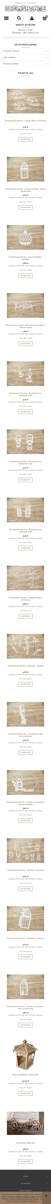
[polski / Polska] (26, 30)
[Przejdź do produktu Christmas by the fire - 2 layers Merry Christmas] (25, 101)
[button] (6, 18)
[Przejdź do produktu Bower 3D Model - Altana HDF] (25, 1055)
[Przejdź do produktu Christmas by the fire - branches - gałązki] (25, 646)
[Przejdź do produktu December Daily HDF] (25, 1123)
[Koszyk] (44, 18)
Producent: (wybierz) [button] (11, 51)
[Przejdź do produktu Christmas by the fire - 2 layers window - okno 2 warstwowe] (25, 169)
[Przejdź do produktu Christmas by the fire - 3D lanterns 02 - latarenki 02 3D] (25, 442)
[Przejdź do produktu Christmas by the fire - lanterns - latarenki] (25, 850)
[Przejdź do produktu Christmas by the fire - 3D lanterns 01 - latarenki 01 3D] (25, 373)
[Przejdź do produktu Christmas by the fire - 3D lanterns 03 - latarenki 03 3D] (25, 510)
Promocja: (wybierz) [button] (11, 64)
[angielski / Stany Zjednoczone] (25, 32)
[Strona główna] (25, 8)
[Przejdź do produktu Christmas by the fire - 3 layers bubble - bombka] (25, 237)
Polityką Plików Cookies (25, 1197)
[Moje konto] (32, 18)
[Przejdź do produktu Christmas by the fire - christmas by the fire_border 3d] (25, 714)
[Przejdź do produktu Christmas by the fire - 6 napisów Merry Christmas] (25, 578)
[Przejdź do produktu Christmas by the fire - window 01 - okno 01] (25, 918)
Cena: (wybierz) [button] (9, 57)
